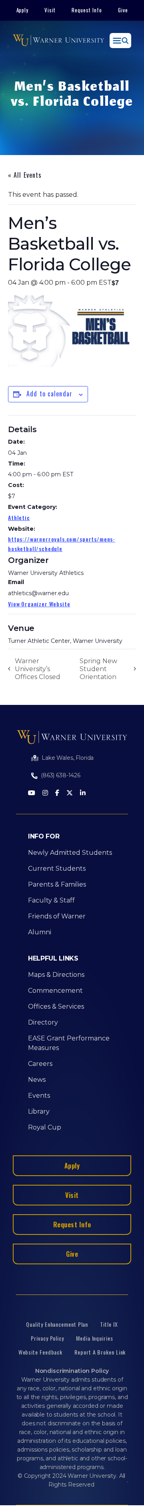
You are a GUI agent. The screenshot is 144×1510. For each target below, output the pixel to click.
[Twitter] (69, 793)
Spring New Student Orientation (98, 669)
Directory (43, 1022)
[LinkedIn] (83, 793)
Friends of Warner (57, 916)
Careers (40, 1063)
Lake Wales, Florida (68, 757)
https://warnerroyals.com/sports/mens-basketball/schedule (61, 544)
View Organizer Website (39, 604)
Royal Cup (44, 1127)
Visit (50, 10)
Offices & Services (56, 1006)
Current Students (57, 868)
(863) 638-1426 (60, 775)
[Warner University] (58, 40)
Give (123, 10)
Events (39, 1095)
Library (39, 1111)
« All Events (25, 175)
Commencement (55, 990)
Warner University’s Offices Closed (37, 669)
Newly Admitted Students (70, 852)
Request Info (87, 10)
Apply (22, 10)
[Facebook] (57, 793)
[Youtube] (31, 793)
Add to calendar (49, 394)
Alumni (39, 932)
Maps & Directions (56, 974)
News (37, 1079)
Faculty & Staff (51, 900)
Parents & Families (57, 884)
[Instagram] (45, 793)
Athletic (19, 517)
